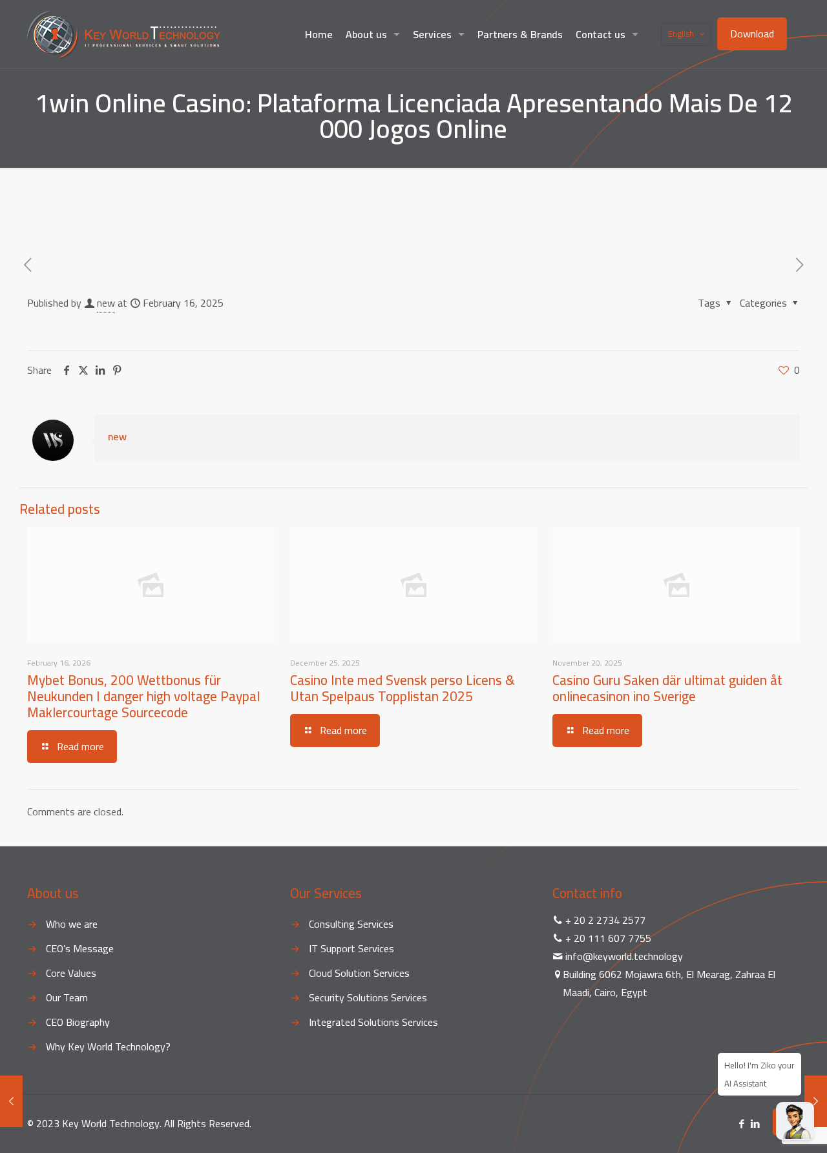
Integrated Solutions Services (373, 1022)
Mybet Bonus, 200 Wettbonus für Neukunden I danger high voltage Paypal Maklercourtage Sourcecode (143, 696)
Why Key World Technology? (108, 1046)
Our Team (67, 997)
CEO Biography (78, 1022)
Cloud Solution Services (359, 973)
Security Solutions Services (368, 997)
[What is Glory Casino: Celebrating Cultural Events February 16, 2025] (11, 1101)
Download (752, 33)
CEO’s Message (80, 948)
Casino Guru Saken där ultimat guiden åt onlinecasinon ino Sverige (667, 688)
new (106, 302)
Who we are (72, 924)
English (681, 33)
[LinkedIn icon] (755, 1123)
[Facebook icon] (741, 1123)
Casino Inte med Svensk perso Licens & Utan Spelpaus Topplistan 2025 (402, 688)
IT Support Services (351, 948)
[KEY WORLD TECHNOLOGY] (123, 34)
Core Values (71, 973)
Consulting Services (351, 924)
